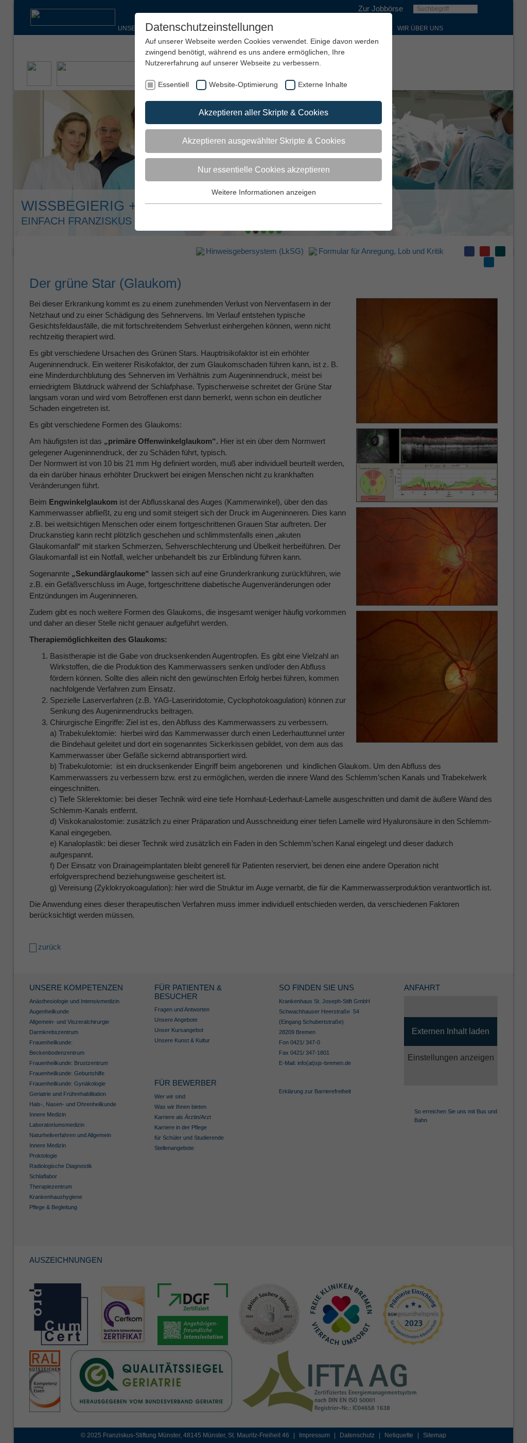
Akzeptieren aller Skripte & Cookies (263, 112)
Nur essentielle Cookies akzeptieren (264, 169)
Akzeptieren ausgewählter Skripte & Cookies (263, 140)
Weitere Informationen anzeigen (264, 192)
